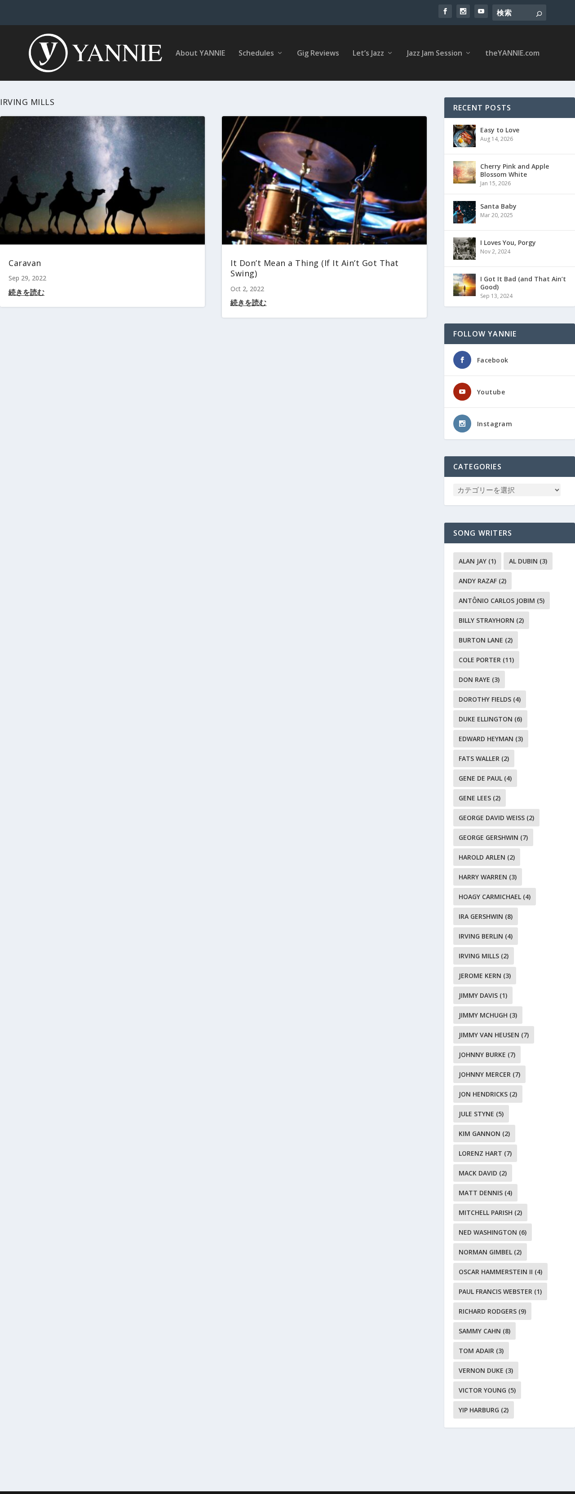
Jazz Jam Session (434, 53)
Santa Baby (498, 206)
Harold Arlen (487, 857)
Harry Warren (488, 877)
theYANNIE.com (512, 53)
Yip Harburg (484, 1410)
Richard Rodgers (492, 1311)
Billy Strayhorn (491, 620)
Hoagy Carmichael (495, 896)
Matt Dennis (485, 1192)
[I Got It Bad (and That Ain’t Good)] (464, 285)
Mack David (483, 1173)
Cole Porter (486, 659)
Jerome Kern (485, 975)
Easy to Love (499, 130)
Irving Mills (484, 956)
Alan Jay (477, 561)
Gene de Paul (485, 778)
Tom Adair (481, 1350)
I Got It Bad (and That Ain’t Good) (523, 283)
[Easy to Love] (464, 136)
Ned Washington (492, 1232)
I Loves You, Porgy (508, 242)
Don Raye (479, 679)
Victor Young (487, 1390)
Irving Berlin (486, 936)
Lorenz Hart (485, 1153)
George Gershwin (493, 837)
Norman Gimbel (490, 1252)
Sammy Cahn (484, 1331)
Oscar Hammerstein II (500, 1271)
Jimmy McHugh (488, 1015)
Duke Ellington (490, 719)
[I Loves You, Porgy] (464, 248)
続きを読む (26, 292)
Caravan (25, 263)
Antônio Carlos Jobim (501, 600)
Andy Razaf (482, 581)
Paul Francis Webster (500, 1291)
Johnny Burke (487, 1054)
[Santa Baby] (464, 212)
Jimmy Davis (483, 995)
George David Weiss (496, 817)
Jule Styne (481, 1114)
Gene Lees (479, 798)
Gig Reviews (318, 53)
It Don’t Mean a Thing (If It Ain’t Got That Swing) (314, 268)
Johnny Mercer (489, 1074)
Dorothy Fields (490, 699)
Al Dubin (528, 561)
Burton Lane (486, 640)
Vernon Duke (486, 1370)
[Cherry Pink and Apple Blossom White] (464, 172)
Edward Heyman (491, 738)
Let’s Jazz (368, 53)
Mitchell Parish (490, 1212)
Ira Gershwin (486, 916)
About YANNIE (200, 53)
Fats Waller (484, 758)
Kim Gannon (484, 1133)
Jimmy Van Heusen (494, 1035)
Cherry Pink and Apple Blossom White (514, 170)
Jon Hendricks (488, 1094)
